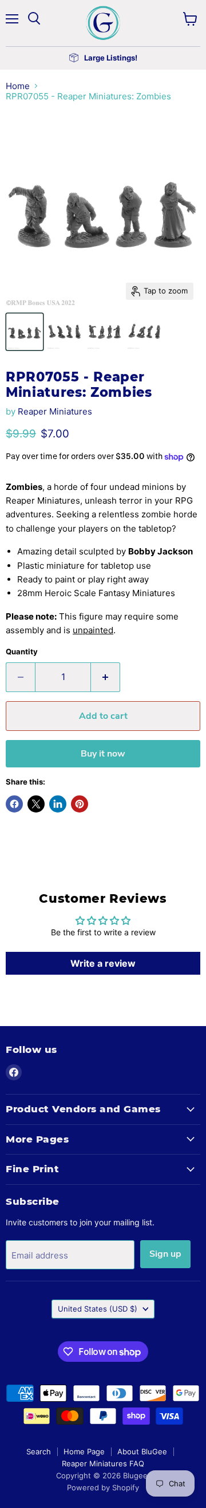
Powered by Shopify (103, 1487)
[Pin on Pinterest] (79, 804)
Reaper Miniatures (55, 411)
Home (18, 86)
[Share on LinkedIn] (57, 804)
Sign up (165, 1254)
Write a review (103, 963)
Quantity (22, 652)
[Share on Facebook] (14, 804)
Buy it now (103, 753)
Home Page (84, 1451)
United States (97, 1308)
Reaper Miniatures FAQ (103, 1463)
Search (38, 1451)
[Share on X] (36, 804)
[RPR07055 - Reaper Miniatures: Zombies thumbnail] (24, 331)
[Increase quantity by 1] (105, 677)
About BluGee (142, 1451)
